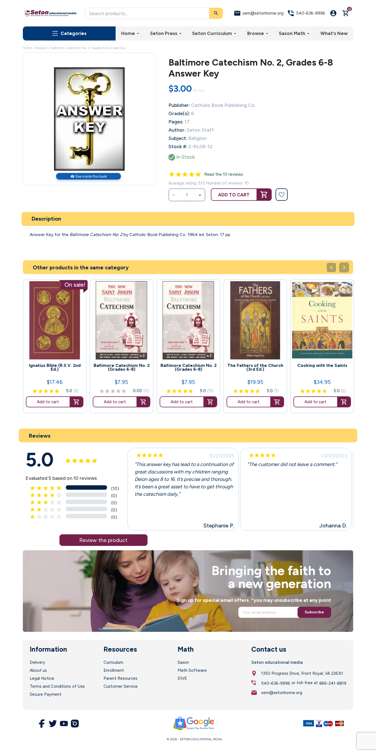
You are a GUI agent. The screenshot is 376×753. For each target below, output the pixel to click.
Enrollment (113, 670)
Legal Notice (42, 678)
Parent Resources (120, 678)
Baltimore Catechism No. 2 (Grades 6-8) (122, 367)
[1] (171, 174)
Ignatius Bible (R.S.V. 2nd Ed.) (55, 367)
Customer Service (120, 686)
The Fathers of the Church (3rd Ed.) (255, 367)
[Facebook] (42, 723)
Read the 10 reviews (223, 174)
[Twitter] (53, 723)
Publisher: (179, 105)
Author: (177, 130)
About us (38, 670)
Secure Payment (45, 694)
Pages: (175, 122)
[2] (178, 174)
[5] (198, 174)
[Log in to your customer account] (333, 13)
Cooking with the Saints (322, 365)
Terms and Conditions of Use (57, 686)
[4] (191, 174)
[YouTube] (64, 723)
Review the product (103, 540)
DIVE (182, 678)
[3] (185, 174)
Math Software (192, 670)
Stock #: (177, 146)
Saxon (183, 662)
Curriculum (113, 662)
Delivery (37, 662)
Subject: (177, 138)
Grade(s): (179, 113)
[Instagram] (75, 723)
